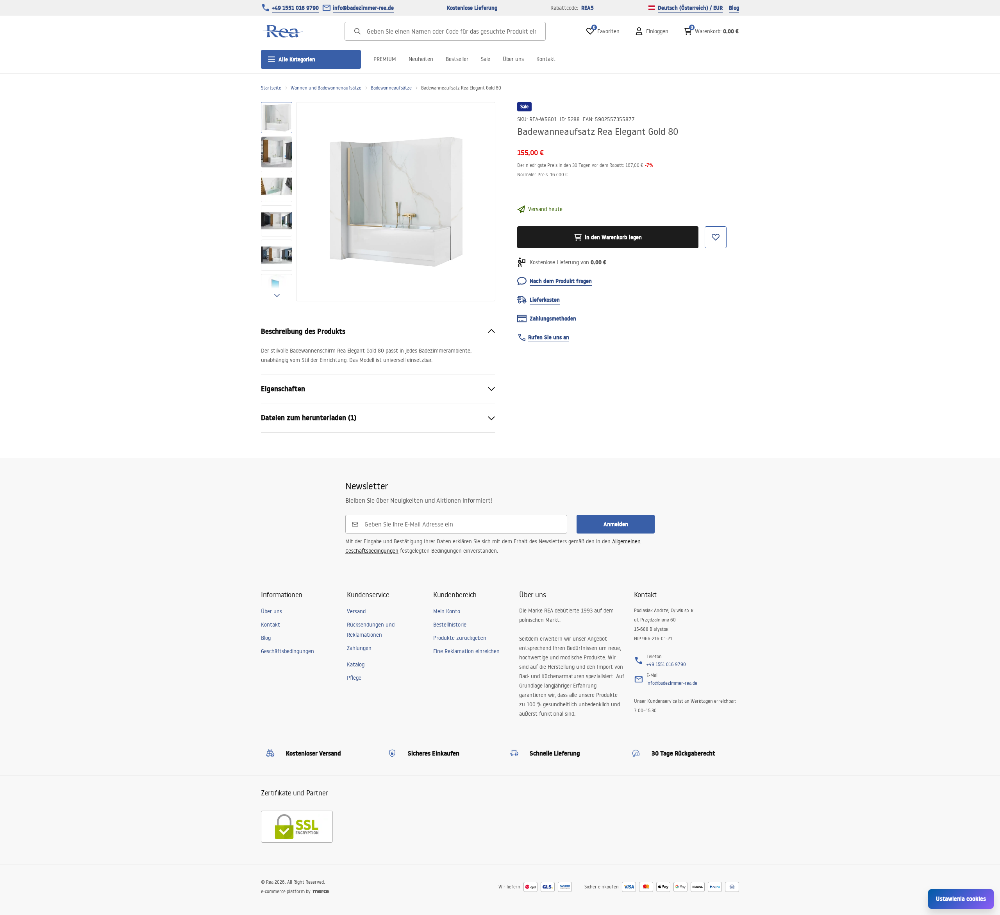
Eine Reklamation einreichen (466, 651)
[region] (276, 201)
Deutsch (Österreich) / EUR (690, 8)
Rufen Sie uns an (548, 337)
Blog (734, 8)
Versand (356, 611)
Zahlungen (359, 648)
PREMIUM (384, 59)
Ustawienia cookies (961, 899)
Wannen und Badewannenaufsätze (326, 88)
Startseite (271, 88)
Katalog (355, 664)
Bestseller (457, 59)
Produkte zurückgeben (459, 637)
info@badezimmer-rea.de (363, 8)
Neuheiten (421, 59)
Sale (485, 59)
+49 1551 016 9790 (295, 8)
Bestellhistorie (449, 624)
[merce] (320, 891)
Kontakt (545, 59)
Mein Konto (446, 611)
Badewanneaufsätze (391, 88)
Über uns (513, 59)
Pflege (354, 677)
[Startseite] (282, 31)
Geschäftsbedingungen (287, 651)
